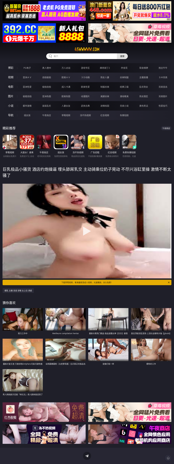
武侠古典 (85, 105)
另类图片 (163, 96)
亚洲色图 (46, 96)
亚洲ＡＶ (27, 77)
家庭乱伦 (46, 105)
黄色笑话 (143, 105)
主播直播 (143, 77)
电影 (10, 87)
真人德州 (46, 67)
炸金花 (124, 67)
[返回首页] (168, 458)
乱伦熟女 (143, 86)
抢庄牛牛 (163, 67)
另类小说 (124, 105)
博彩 (10, 68)
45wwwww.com (87, 49)
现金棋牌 (143, 67)
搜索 (122, 56)
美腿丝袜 (104, 96)
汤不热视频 (85, 115)
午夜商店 (46, 115)
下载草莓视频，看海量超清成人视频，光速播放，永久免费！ (87, 282)
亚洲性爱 (27, 86)
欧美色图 (66, 96)
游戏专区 (85, 67)
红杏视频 (104, 115)
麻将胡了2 (105, 67)
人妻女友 (66, 105)
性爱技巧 (163, 105)
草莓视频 (66, 115)
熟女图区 (143, 96)
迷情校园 (104, 105)
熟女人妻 (104, 77)
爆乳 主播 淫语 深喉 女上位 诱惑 (18, 290)
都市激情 (27, 105)
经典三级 (124, 86)
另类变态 (163, 86)
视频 (10, 77)
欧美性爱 (85, 86)
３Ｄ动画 (85, 77)
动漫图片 (85, 96)
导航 (10, 115)
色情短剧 (124, 115)
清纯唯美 (124, 96)
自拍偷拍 (46, 77)
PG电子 (27, 67)
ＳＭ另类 (163, 77)
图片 (10, 96)
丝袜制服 (124, 77)
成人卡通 (66, 86)
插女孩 (27, 115)
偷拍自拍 (46, 86)
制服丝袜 (104, 86)
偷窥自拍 (27, 96)
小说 (10, 106)
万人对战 (66, 67)
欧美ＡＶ (66, 77)
